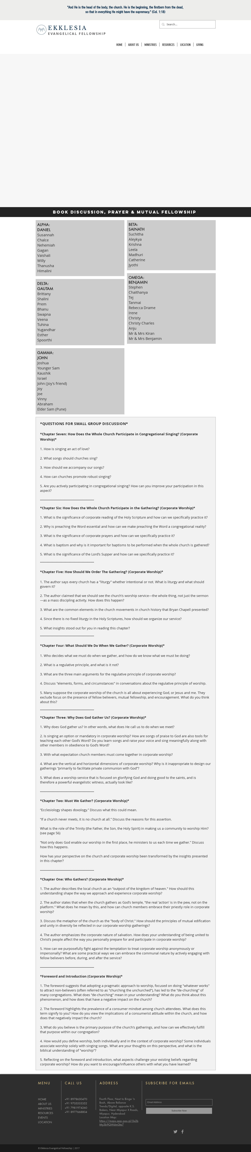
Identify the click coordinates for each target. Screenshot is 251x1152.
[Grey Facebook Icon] (182, 1131)
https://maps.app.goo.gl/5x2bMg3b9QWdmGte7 (118, 1122)
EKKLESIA (67, 28)
